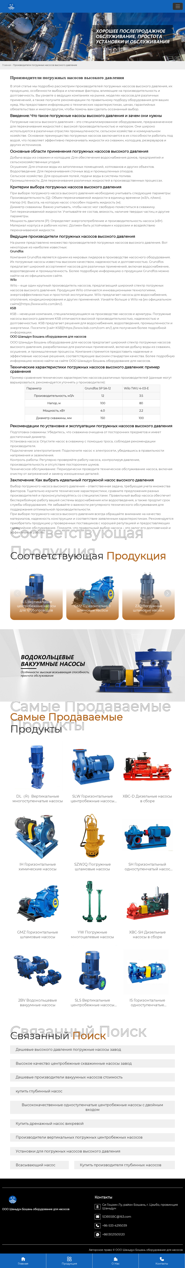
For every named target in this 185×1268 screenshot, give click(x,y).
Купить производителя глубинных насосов (120, 1165)
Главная (6, 65)
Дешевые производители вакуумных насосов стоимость (69, 1077)
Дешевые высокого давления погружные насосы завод (68, 1049)
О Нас (116, 1261)
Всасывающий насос (35, 1165)
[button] (167, 593)
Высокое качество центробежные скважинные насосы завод (74, 1063)
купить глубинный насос (39, 1091)
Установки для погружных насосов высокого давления (68, 1151)
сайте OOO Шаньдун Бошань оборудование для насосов (104, 361)
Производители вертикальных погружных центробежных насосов (79, 1137)
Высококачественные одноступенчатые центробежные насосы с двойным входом (92, 1107)
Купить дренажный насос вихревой (50, 1123)
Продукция (69, 1261)
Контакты (162, 1261)
